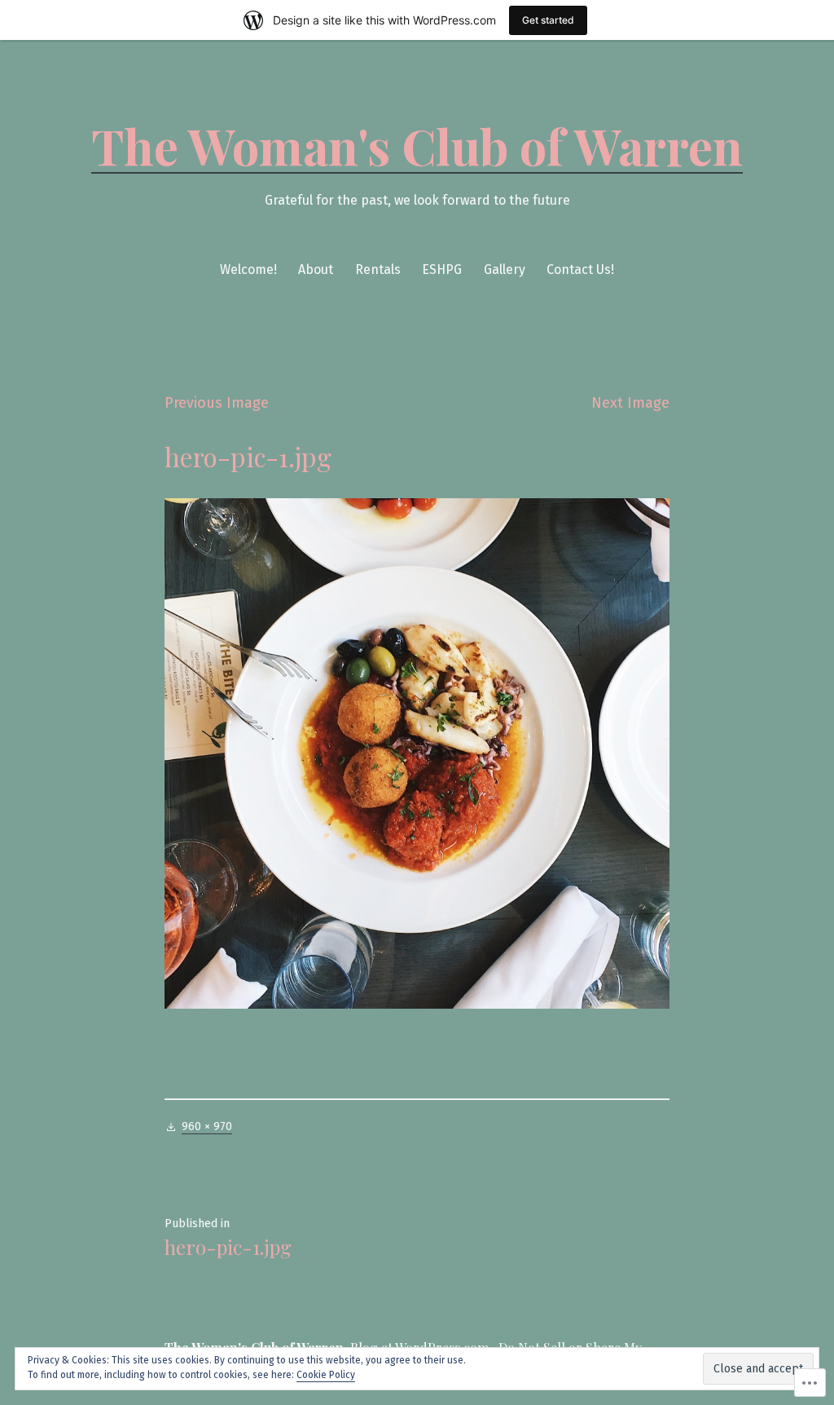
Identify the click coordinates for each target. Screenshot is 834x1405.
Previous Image (217, 403)
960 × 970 (207, 1126)
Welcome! (248, 269)
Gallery (504, 269)
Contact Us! (580, 269)
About (315, 269)
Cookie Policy (325, 1375)
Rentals (378, 269)
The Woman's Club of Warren (417, 145)
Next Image (630, 403)
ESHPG (442, 269)
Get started (548, 20)
